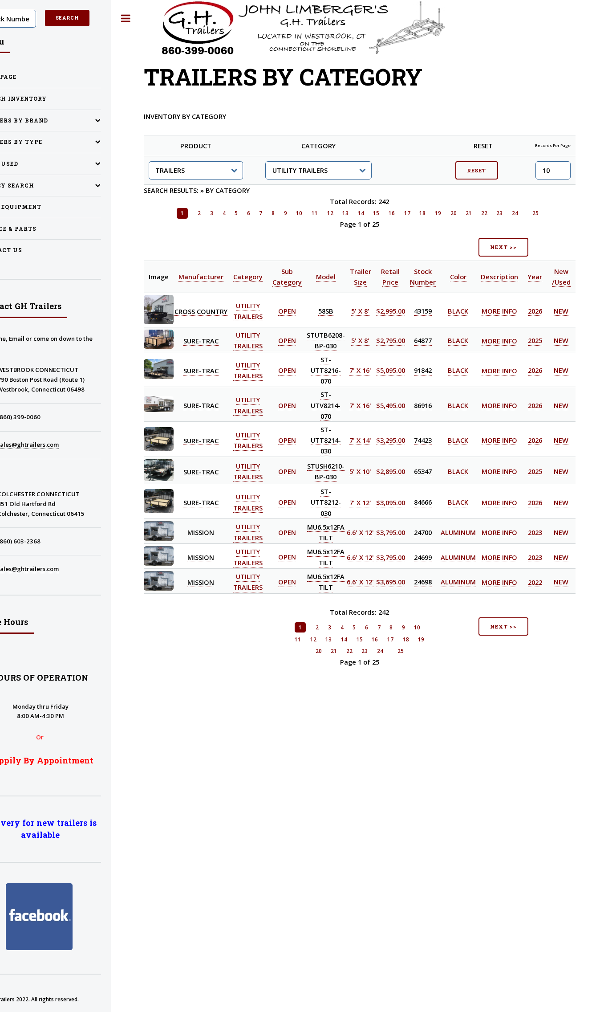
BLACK (458, 310)
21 (468, 212)
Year (535, 276)
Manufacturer (200, 276)
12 (330, 212)
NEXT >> (503, 247)
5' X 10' (360, 471)
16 (391, 212)
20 (453, 212)
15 (376, 212)
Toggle (125, 18)
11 (314, 212)
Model (326, 276)
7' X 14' (360, 440)
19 (438, 212)
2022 (535, 582)
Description (499, 276)
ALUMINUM (458, 532)
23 (499, 212)
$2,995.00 (390, 310)
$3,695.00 (390, 582)
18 (422, 212)
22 (484, 212)
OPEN (287, 310)
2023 (535, 532)
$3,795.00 (390, 532)
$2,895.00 (390, 471)
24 (515, 212)
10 (299, 212)
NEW (561, 310)
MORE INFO (499, 310)
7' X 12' (360, 502)
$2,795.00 (390, 340)
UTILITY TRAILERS (248, 341)
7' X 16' (360, 370)
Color (458, 276)
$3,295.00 (390, 440)
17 (407, 212)
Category (248, 276)
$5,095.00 (390, 370)
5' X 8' (360, 310)
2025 (535, 340)
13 (345, 212)
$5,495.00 (390, 405)
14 (361, 212)
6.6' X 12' (360, 532)
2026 (535, 310)
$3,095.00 (390, 502)
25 (535, 212)
